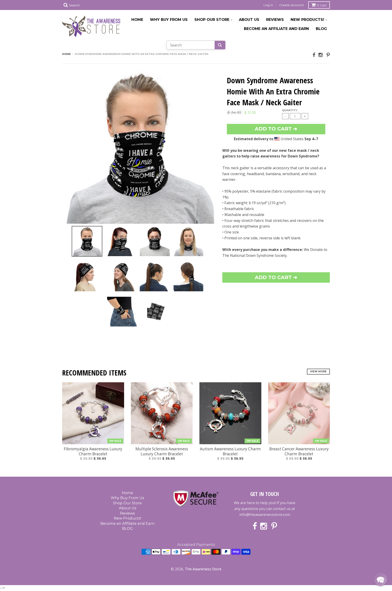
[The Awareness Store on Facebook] (314, 55)
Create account (291, 5)
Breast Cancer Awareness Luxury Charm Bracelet (299, 451)
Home (137, 19)
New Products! (307, 19)
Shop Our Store (211, 19)
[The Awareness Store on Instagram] (320, 55)
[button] (380, 579)
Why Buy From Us (169, 19)
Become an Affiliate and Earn (276, 28)
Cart (322, 5)
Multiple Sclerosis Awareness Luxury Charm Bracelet (161, 451)
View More (318, 371)
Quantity (289, 110)
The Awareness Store (203, 568)
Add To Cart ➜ (276, 277)
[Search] (220, 45)
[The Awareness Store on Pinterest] (328, 55)
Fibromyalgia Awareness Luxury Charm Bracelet (93, 451)
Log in (268, 5)
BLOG (321, 28)
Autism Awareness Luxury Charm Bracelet (230, 451)
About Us (249, 19)
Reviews (275, 19)
